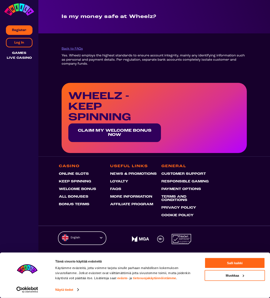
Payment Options (181, 189)
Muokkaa (232, 275)
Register (19, 30)
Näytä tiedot (64, 289)
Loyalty (119, 181)
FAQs (115, 189)
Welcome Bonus (77, 189)
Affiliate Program (131, 204)
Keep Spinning (75, 181)
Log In (19, 42)
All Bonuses (73, 196)
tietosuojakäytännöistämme (154, 278)
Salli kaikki (235, 263)
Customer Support (183, 174)
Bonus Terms (74, 204)
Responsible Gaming (185, 181)
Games (19, 53)
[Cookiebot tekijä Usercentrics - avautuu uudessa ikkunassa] (27, 290)
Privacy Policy (178, 207)
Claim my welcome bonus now (114, 132)
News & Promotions (133, 174)
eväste (122, 278)
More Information (131, 196)
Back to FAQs (72, 49)
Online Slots (74, 174)
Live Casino (19, 58)
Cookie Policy (177, 215)
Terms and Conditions (174, 198)
